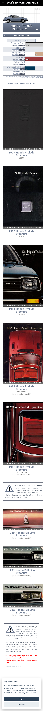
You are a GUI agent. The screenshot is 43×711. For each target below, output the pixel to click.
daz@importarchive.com (13, 666)
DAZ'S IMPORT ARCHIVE (22, 2)
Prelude (27, 26)
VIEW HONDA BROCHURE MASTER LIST (21, 83)
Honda (15, 26)
